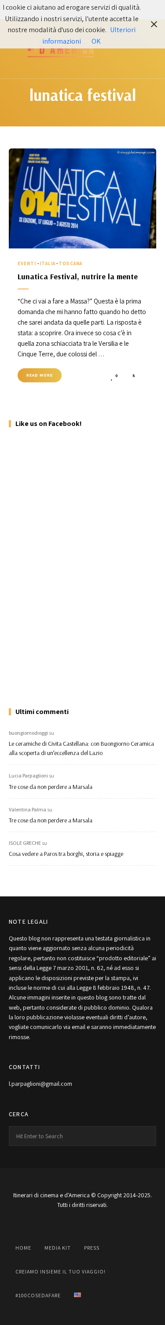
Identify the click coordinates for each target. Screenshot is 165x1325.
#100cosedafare (38, 1295)
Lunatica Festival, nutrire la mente (78, 276)
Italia (48, 263)
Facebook (38, 1225)
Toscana (70, 263)
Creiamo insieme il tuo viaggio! (60, 1271)
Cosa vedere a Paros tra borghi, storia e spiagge (66, 854)
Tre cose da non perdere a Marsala (50, 787)
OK (96, 41)
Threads (126, 1225)
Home (23, 1247)
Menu (147, 49)
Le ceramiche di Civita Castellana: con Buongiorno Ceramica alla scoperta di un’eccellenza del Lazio (81, 748)
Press (91, 1247)
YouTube (82, 1225)
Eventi (27, 263)
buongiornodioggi (28, 732)
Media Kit (57, 1247)
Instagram (60, 1225)
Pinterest (104, 1225)
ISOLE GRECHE (25, 843)
